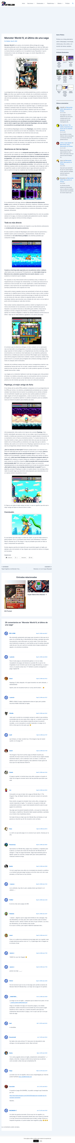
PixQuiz (67, 3)
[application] (33, 3)
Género (60, 3)
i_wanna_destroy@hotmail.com (18, 1002)
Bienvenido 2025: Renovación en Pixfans (66, 109)
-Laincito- (12, 657)
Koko (10, 829)
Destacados (40, 3)
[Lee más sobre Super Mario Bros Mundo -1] (38, 586)
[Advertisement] (37, 18)
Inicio (23, 3)
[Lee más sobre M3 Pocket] (15, 594)
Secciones (30, 3)
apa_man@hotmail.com (25, 1076)
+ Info (40, 1141)
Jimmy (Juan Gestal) (66, 142)
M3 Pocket (8, 611)
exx (10, 790)
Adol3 (11, 750)
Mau (61, 125)
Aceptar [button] (36, 1141)
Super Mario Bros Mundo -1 (37, 594)
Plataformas (50, 3)
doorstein (12, 1086)
